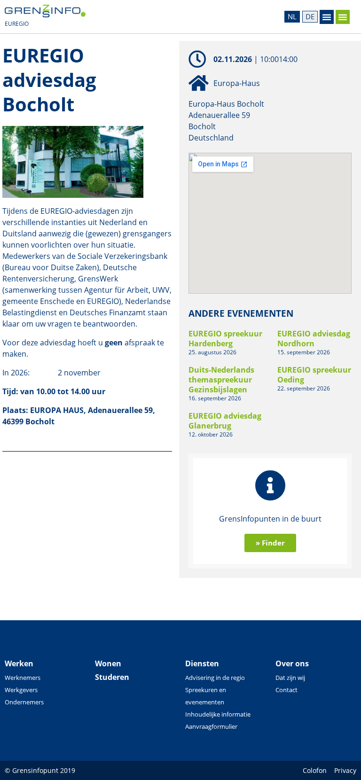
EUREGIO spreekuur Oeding (314, 375)
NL (292, 16)
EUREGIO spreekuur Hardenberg (225, 338)
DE (310, 16)
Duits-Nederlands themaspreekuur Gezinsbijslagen (221, 380)
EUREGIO (17, 24)
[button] (327, 17)
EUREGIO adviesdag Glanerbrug (224, 421)
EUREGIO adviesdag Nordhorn (313, 338)
